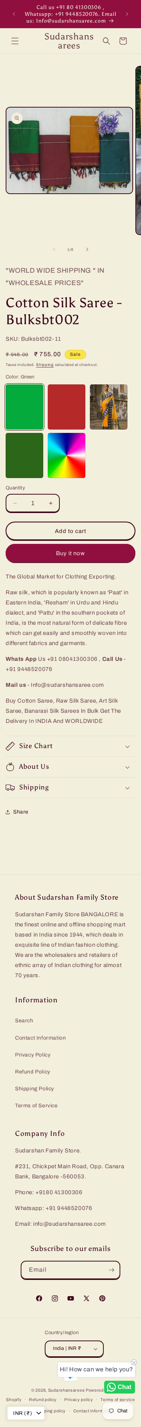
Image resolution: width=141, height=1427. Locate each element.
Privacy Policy (32, 1055)
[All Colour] (66, 455)
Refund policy (43, 1399)
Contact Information (40, 1038)
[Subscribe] (111, 1270)
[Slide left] (54, 249)
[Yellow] (108, 407)
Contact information (93, 1411)
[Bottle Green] (24, 455)
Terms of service (117, 1399)
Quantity (15, 487)
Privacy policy (78, 1399)
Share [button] (21, 812)
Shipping (45, 365)
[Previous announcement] (14, 14)
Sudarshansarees (66, 1390)
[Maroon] (66, 407)
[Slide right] (87, 249)
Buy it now (70, 553)
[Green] (24, 407)
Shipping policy (50, 1411)
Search (24, 1020)
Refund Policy (32, 1072)
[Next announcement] (127, 14)
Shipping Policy (34, 1089)
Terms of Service (36, 1105)
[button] (15, 41)
